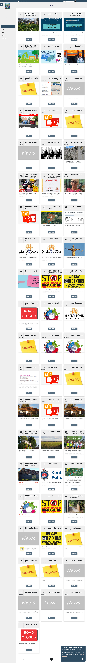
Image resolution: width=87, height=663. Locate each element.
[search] (75, 1)
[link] (75, 1)
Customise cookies (77, 659)
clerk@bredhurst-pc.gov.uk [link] (24, 1)
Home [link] (3, 10)
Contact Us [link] (4, 38)
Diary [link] (3, 29)
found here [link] (30, 613)
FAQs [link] (3, 35)
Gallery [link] (3, 32)
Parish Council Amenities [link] (6, 20)
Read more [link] (28, 39)
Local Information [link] (5, 23)
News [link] (3, 26)
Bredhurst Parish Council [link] (26, 260)
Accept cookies (67, 659)
